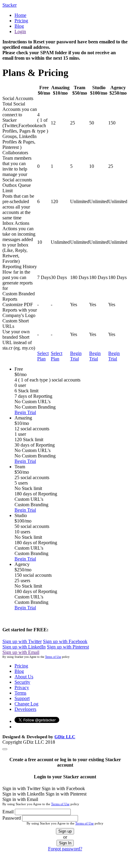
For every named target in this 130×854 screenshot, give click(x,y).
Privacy (22, 687)
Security (22, 682)
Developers (25, 709)
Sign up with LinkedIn (24, 646)
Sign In (65, 843)
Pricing (21, 20)
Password (11, 818)
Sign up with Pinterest (68, 646)
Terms (20, 692)
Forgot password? (65, 848)
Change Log (26, 703)
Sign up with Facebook (65, 641)
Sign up (65, 831)
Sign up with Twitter (22, 641)
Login (20, 31)
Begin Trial (76, 356)
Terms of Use (53, 656)
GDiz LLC (64, 736)
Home (20, 15)
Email (8, 811)
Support (22, 698)
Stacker (9, 5)
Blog (19, 26)
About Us (24, 676)
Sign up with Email (20, 652)
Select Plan (43, 356)
